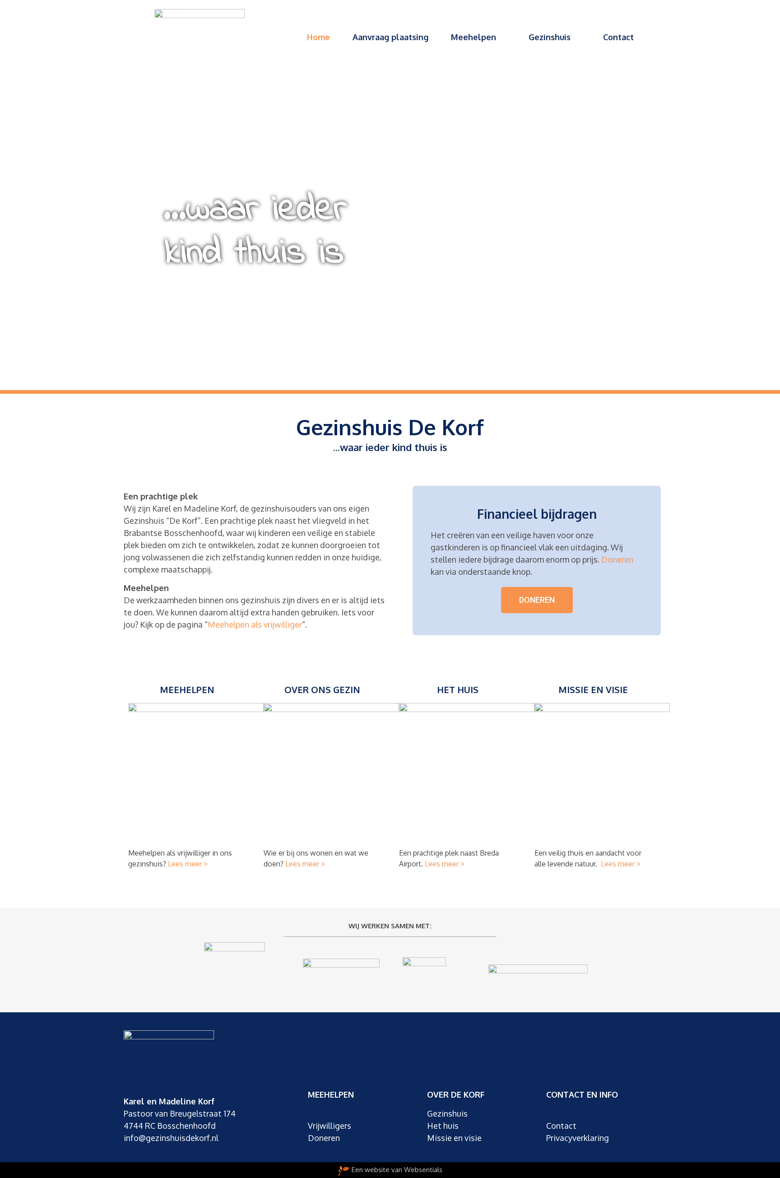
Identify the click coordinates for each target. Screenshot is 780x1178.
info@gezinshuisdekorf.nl (171, 1138)
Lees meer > (188, 863)
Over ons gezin (322, 689)
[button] (537, 600)
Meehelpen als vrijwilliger (255, 624)
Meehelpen (473, 37)
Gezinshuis (550, 37)
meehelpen (187, 689)
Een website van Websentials (397, 1169)
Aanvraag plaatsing (390, 37)
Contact (618, 37)
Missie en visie (593, 689)
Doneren (617, 559)
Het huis (457, 689)
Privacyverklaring (577, 1138)
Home (318, 37)
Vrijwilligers (329, 1126)
